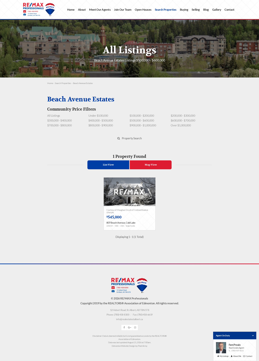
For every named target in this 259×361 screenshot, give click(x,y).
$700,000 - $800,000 (59, 125)
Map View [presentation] (151, 164)
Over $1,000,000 (181, 125)
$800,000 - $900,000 (100, 125)
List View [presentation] (108, 164)
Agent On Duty (223, 335)
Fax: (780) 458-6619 (143, 314)
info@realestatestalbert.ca (129, 319)
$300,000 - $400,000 (59, 120)
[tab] (108, 164)
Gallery (216, 9)
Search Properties (165, 9)
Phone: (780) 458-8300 (117, 314)
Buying (184, 9)
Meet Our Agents (100, 9)
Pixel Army (142, 346)
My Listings (224, 356)
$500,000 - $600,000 (142, 120)
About (82, 9)
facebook (124, 327)
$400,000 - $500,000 (100, 120)
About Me (237, 356)
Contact (229, 9)
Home (71, 9)
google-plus (129, 327)
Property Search (132, 138)
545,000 (114, 217)
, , (129, 309)
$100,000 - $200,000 (142, 115)
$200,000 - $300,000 (183, 115)
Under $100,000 (98, 115)
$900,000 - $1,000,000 (143, 125)
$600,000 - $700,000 (183, 120)
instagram (135, 327)
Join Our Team (122, 9)
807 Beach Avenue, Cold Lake (120, 222)
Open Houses (143, 9)
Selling (196, 9)
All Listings (53, 115)
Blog (206, 9)
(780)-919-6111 (237, 350)
